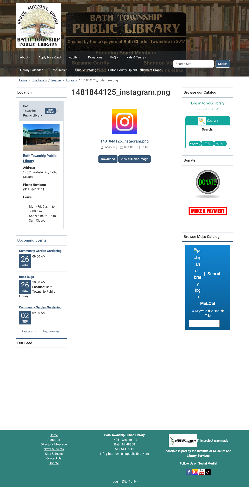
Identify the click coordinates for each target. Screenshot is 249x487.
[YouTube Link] (201, 472)
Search (223, 64)
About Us (53, 440)
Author (220, 143)
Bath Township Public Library (38, 110)
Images (56, 80)
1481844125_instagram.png (124, 141)
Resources (58, 70)
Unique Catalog (85, 70)
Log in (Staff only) (125, 481)
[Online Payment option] (207, 211)
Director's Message (54, 444)
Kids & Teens (135, 57)
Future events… (52, 331)
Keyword (195, 143)
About (24, 57)
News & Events (54, 449)
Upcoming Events (31, 240)
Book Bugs (26, 277)
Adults (73, 57)
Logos (70, 80)
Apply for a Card (50, 57)
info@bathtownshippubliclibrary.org (124, 454)
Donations (95, 57)
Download (108, 159)
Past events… (30, 331)
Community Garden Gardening (40, 251)
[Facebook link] (189, 472)
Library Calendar (31, 70)
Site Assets (39, 80)
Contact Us (53, 458)
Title (207, 143)
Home (23, 80)
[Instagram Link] (195, 472)
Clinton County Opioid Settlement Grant (134, 70)
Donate (54, 463)
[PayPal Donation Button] (207, 184)
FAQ (113, 57)
